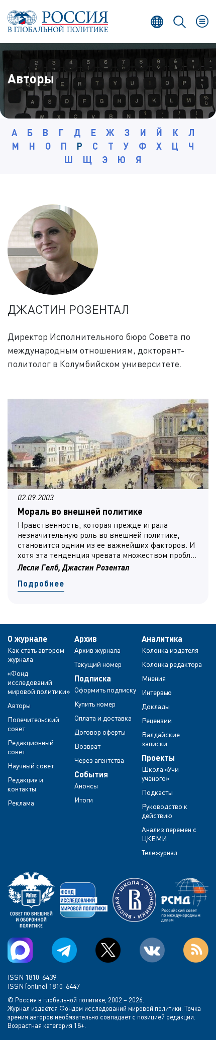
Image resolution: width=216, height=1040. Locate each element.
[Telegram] (64, 950)
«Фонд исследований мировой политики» (39, 682)
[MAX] (20, 950)
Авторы (19, 705)
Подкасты (157, 792)
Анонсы (86, 785)
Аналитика (162, 638)
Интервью (157, 692)
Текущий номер (98, 664)
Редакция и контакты (25, 784)
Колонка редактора (172, 664)
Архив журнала (97, 650)
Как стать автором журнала (36, 654)
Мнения (154, 678)
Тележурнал (159, 852)
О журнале (27, 638)
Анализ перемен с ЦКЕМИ (169, 834)
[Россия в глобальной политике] (58, 21)
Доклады (156, 706)
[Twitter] (108, 950)
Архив (85, 638)
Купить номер (95, 704)
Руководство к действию (164, 811)
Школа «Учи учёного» (160, 773)
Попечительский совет (33, 724)
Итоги (83, 799)
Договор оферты (100, 732)
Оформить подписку (105, 689)
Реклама (21, 802)
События (91, 774)
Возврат (87, 746)
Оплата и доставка (103, 718)
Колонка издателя (170, 650)
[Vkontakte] (152, 950)
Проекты (158, 757)
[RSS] (195, 950)
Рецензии (157, 720)
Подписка (92, 678)
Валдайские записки (161, 739)
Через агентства (99, 760)
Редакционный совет (31, 747)
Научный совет (31, 765)
